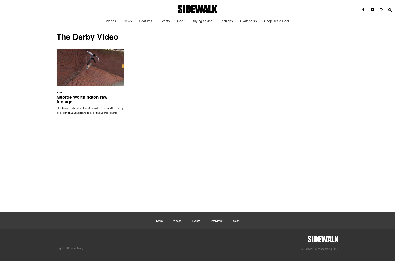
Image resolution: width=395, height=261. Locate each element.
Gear (180, 21)
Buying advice (202, 21)
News (127, 21)
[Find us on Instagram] (381, 10)
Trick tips (226, 21)
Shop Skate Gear (276, 21)
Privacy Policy (75, 248)
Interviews (216, 221)
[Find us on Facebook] (363, 10)
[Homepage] (323, 238)
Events (165, 21)
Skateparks (248, 21)
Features (145, 21)
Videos (111, 21)
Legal (60, 248)
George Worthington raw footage (90, 83)
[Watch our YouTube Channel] (372, 10)
